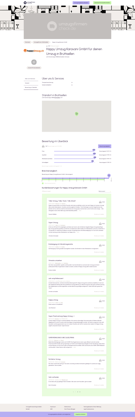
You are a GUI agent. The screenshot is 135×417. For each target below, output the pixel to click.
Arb (62, 302)
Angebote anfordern (81, 414)
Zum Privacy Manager (69, 409)
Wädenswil (65, 380)
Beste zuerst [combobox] (102, 191)
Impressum (53, 406)
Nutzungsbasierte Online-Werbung (92, 406)
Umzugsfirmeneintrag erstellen (34, 406)
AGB (51, 409)
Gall (56, 302)
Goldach (63, 225)
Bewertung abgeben (105, 146)
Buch (62, 340)
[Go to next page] (80, 392)
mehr (80, 210)
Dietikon (57, 319)
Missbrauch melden (99, 214)
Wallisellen (58, 263)
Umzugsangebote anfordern (81, 2)
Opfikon (66, 263)
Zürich (57, 203)
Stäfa (57, 247)
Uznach (63, 362)
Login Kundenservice (89, 409)
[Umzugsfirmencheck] (29, 2)
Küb (57, 225)
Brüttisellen (57, 97)
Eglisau (56, 340)
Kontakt (28, 409)
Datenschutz (67, 406)
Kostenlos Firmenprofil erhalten (102, 2)
